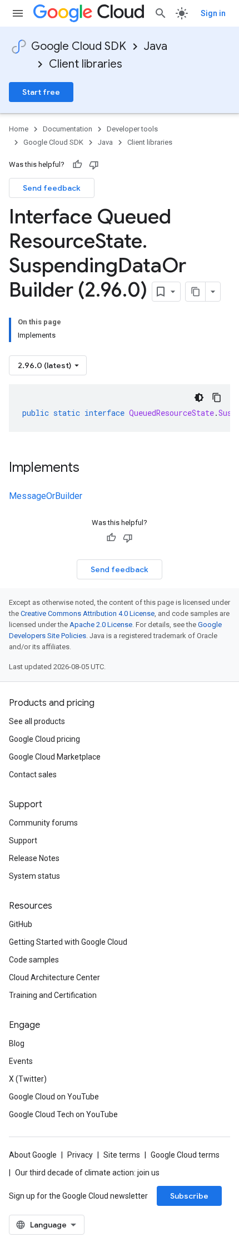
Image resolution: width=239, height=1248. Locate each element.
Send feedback (52, 188)
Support (23, 840)
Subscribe (189, 1196)
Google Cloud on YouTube (54, 1096)
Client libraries (85, 64)
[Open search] (160, 13)
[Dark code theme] (199, 397)
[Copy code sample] (217, 397)
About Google (33, 1154)
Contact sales (33, 774)
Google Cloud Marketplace (55, 756)
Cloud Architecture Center (54, 977)
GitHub (20, 924)
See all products (37, 721)
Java (155, 46)
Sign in (213, 13)
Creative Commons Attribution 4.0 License (88, 613)
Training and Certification (53, 995)
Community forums (43, 822)
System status (34, 876)
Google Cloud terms (185, 1154)
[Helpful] (77, 164)
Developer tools (132, 129)
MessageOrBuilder (45, 496)
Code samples (34, 959)
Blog (16, 1043)
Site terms (121, 1154)
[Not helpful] (94, 164)
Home (18, 129)
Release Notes (34, 858)
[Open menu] (18, 13)
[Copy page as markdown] (196, 291)
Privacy (80, 1154)
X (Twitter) (28, 1078)
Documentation (67, 129)
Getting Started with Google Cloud (68, 942)
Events (21, 1061)
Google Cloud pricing (44, 739)
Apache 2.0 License (100, 624)
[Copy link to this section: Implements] (90, 468)
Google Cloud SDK (78, 46)
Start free (41, 92)
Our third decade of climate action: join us (87, 1172)
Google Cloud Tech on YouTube (63, 1114)
